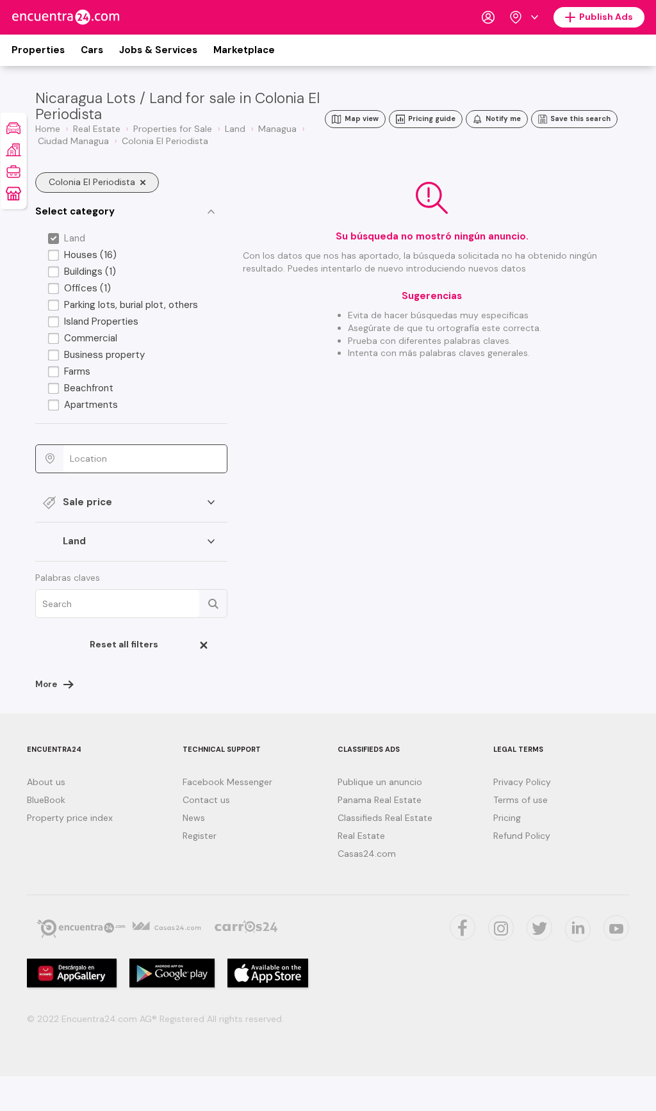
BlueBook (46, 800)
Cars (92, 50)
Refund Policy (521, 835)
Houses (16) (90, 254)
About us (46, 782)
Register (200, 835)
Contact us (206, 800)
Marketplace (244, 50)
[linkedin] (578, 929)
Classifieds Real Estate (385, 817)
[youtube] (616, 928)
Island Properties (101, 321)
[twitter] (462, 927)
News (194, 817)
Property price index (70, 817)
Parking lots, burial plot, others (131, 304)
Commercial (90, 338)
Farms (77, 371)
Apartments (91, 404)
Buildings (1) (90, 271)
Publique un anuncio (380, 782)
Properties (38, 50)
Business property (104, 354)
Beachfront (88, 388)
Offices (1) (87, 288)
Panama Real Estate (380, 800)
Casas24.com (367, 853)
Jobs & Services (158, 50)
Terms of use (520, 800)
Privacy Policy (522, 782)
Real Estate (361, 835)
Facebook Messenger (227, 782)
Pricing (507, 817)
